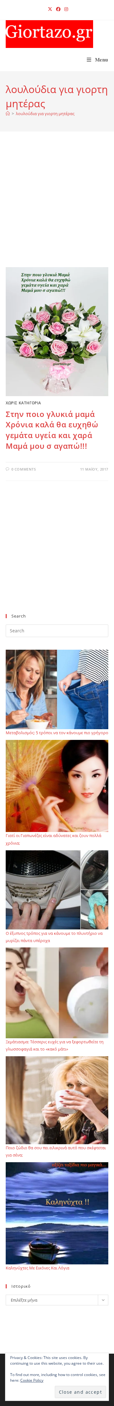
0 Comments (23, 469)
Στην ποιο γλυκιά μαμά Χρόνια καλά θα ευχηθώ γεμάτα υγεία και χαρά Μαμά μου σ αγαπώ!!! (52, 430)
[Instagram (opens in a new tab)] (65, 9)
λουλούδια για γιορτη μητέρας (45, 113)
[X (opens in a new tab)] (50, 9)
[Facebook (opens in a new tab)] (58, 9)
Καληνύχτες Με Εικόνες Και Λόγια (37, 1268)
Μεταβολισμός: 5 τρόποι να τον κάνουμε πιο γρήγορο (57, 732)
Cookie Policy (31, 1380)
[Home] (8, 113)
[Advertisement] (57, 207)
